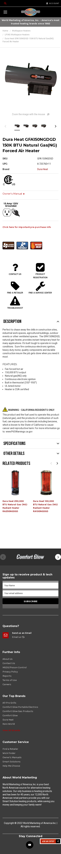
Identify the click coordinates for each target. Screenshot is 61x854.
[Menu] (5, 12)
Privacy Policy (10, 671)
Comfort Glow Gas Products (18, 711)
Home (5, 31)
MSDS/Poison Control (15, 667)
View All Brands (11, 730)
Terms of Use (10, 680)
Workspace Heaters (21, 31)
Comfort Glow (10, 715)
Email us (17, 637)
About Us (8, 659)
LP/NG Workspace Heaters (17, 34)
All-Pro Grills (9, 702)
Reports (7, 675)
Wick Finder (9, 753)
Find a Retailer (10, 749)
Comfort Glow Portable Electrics (20, 707)
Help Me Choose (11, 765)
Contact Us (9, 663)
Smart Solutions (12, 761)
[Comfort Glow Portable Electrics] (30, 557)
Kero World (9, 723)
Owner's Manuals (12, 757)
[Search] (5, 3)
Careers (7, 684)
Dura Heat (8, 719)
